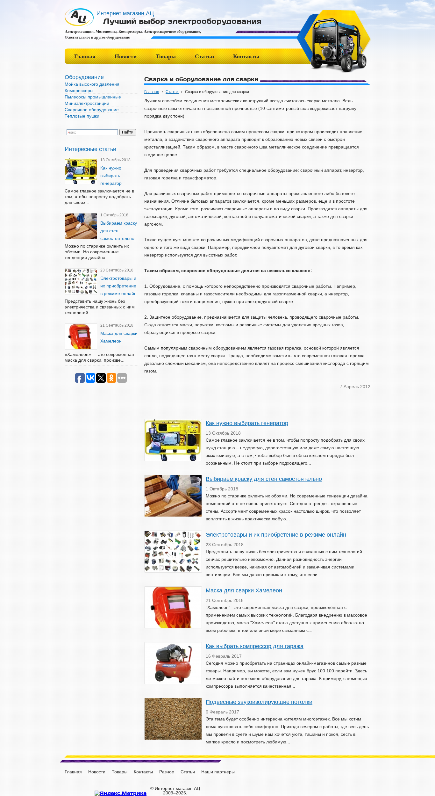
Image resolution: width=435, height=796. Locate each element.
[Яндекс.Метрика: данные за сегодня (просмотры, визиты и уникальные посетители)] (120, 793)
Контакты (246, 56)
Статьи (204, 56)
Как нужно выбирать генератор (111, 175)
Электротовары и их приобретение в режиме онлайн (118, 286)
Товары (166, 56)
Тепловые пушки (82, 116)
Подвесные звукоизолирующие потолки (259, 702)
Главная (85, 56)
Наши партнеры (218, 771)
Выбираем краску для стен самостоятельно (264, 479)
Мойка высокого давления (92, 84)
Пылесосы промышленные (93, 96)
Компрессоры (79, 90)
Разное (166, 771)
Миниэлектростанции (87, 103)
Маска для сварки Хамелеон (244, 590)
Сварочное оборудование (92, 109)
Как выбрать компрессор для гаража (254, 646)
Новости (126, 56)
